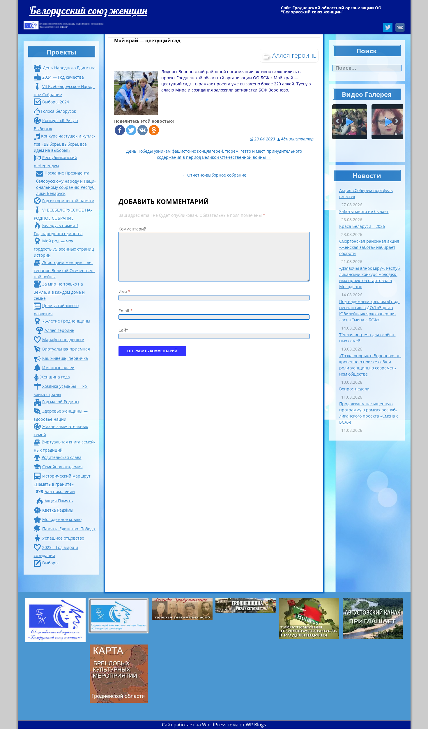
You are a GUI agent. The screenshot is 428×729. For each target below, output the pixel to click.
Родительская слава (62, 457)
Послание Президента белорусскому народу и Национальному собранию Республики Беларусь (66, 183)
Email (126, 311)
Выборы (50, 563)
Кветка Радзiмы (57, 510)
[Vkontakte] (142, 130)
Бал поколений (60, 491)
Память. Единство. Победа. (69, 528)
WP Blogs (256, 724)
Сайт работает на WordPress (194, 724)
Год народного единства (58, 233)
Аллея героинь (59, 330)
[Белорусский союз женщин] (64, 25)
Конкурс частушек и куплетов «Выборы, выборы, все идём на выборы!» (64, 143)
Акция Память (59, 500)
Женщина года (55, 377)
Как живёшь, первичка (65, 358)
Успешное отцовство (63, 538)
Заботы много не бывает (364, 211)
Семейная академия (62, 466)
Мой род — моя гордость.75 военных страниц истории (64, 248)
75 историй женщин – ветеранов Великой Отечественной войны (64, 269)
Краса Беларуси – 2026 (362, 226)
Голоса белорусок (58, 111)
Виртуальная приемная (66, 349)
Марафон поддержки (63, 339)
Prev (338, 121)
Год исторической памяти (68, 200)
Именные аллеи (58, 367)
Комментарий (132, 229)
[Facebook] (120, 130)
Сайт (123, 330)
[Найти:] (367, 68)
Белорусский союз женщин (88, 10)
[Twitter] (131, 130)
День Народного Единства (69, 68)
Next (396, 121)
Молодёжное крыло (62, 519)
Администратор (297, 139)
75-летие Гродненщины (66, 321)
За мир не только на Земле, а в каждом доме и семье (59, 291)
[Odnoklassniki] (154, 130)
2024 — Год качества (63, 77)
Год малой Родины (60, 401)
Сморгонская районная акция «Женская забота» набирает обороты (369, 247)
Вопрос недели (354, 389)
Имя (124, 291)
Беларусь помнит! (60, 225)
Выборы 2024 (55, 102)
